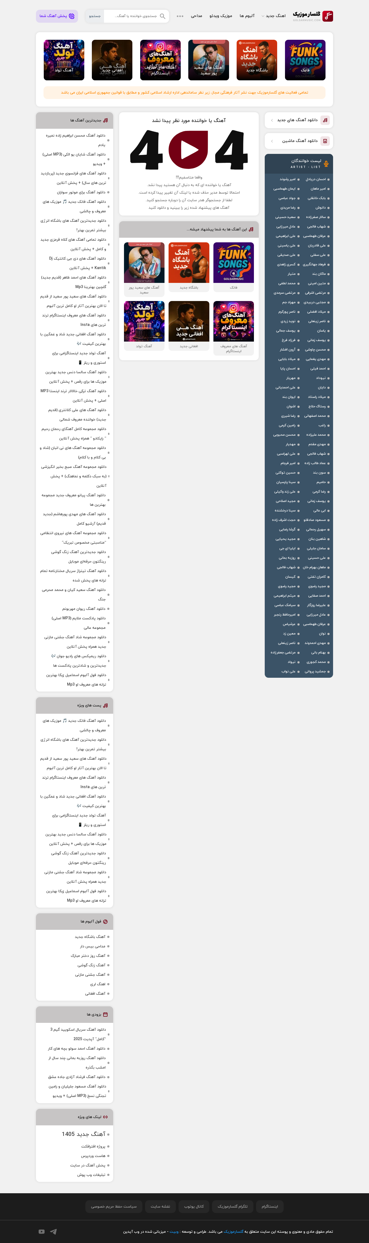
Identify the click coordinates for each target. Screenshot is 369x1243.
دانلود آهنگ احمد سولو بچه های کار (76, 1048)
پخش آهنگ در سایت (87, 1165)
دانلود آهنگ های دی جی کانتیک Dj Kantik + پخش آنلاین (77, 263)
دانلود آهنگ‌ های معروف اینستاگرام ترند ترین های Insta (74, 320)
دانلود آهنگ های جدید (297, 120)
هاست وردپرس (93, 1156)
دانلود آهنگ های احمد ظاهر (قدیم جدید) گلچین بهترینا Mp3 (73, 282)
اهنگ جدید (276, 16)
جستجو (94, 16)
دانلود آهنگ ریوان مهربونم (83, 608)
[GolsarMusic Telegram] (53, 1232)
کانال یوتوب (194, 1206)
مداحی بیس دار (92, 946)
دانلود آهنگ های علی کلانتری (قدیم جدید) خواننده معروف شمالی (77, 415)
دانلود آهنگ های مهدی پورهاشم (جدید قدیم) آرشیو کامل (74, 519)
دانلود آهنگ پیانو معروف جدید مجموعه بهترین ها (74, 500)
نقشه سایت (160, 1206)
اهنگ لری (97, 984)
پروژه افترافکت (93, 1146)
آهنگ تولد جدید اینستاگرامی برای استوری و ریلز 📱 (79, 358)
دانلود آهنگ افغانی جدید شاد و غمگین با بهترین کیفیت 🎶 (73, 339)
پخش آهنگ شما (53, 16)
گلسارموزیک (313, 16)
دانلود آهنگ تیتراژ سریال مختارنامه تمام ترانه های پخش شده (73, 575)
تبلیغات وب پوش (91, 1175)
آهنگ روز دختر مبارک (88, 955)
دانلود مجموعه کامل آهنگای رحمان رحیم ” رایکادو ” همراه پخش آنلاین (74, 434)
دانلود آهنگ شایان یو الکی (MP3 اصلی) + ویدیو (74, 159)
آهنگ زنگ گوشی (91, 965)
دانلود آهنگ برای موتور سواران (81, 192)
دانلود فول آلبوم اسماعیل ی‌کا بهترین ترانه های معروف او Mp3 (76, 680)
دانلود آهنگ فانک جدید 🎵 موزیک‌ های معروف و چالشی (74, 206)
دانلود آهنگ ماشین (300, 141)
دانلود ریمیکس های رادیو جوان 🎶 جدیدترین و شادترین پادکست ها (78, 661)
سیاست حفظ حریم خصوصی (114, 1206)
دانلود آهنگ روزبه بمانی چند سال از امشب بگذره (77, 1063)
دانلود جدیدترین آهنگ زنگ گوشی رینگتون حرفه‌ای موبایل (78, 557)
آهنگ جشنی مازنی (90, 974)
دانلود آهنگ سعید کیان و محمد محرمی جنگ (74, 594)
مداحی (196, 16)
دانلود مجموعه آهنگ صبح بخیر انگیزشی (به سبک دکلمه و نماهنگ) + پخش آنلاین (73, 476)
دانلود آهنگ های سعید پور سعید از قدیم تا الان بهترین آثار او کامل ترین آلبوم (73, 301)
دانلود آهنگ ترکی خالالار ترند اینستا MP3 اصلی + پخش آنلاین (73, 396)
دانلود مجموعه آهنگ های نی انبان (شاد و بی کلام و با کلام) (73, 452)
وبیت (174, 1231)
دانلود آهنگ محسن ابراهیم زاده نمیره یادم (75, 140)
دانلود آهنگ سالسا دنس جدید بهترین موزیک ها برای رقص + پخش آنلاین (75, 377)
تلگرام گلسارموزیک (233, 1206)
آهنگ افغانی (95, 993)
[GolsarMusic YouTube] (42, 1232)
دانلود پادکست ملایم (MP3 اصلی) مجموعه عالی (79, 623)
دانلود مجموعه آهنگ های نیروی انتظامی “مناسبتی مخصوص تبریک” (73, 538)
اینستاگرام (270, 1206)
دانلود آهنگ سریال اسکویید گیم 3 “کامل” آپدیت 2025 (78, 1034)
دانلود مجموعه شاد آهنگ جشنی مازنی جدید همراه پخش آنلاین (75, 642)
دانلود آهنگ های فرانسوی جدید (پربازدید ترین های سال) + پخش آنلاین (73, 178)
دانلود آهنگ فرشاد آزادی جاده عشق (76, 1077)
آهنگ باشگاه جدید (90, 937)
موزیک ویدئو (221, 16)
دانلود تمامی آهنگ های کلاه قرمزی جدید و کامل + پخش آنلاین (73, 244)
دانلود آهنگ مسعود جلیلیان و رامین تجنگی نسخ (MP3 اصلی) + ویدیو (77, 1091)
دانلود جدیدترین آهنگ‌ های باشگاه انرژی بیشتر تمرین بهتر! (73, 225)
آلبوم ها (247, 16)
